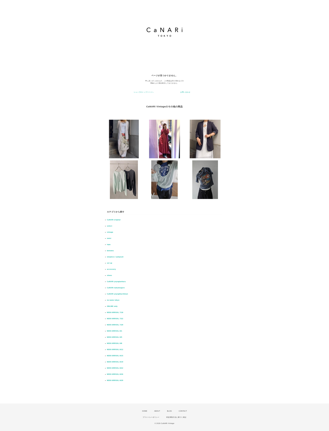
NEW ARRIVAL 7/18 (115, 312)
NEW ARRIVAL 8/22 (115, 368)
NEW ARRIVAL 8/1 (114, 331)
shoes (109, 275)
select (109, 226)
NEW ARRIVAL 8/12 (115, 349)
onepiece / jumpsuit (115, 257)
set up (109, 263)
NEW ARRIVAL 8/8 (114, 343)
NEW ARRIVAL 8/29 (115, 380)
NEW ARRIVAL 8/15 (115, 356)
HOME (144, 411)
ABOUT (157, 411)
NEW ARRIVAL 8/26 (115, 374)
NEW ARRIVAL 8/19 (115, 362)
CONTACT (183, 411)
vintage (110, 232)
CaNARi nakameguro (116, 288)
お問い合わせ (185, 92)
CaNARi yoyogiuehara (116, 281)
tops (109, 244)
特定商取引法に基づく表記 (176, 417)
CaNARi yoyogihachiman (117, 294)
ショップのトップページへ (144, 92)
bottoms (110, 251)
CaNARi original (114, 220)
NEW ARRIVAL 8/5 (114, 337)
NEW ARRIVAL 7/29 (115, 325)
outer (109, 238)
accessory (111, 269)
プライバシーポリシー (151, 417)
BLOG (169, 411)
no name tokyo (113, 300)
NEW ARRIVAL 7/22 (115, 319)
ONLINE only (112, 306)
